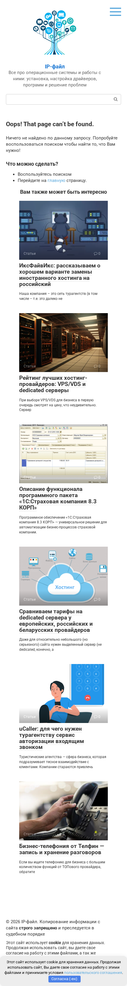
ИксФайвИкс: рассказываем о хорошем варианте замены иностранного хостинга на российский (59, 274)
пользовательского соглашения (93, 972)
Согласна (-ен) (64, 979)
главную (56, 180)
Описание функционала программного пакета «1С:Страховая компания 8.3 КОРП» (58, 498)
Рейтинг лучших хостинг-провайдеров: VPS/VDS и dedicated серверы (53, 384)
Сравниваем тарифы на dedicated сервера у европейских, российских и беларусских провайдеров (56, 620)
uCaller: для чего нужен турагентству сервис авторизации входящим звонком (51, 738)
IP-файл (55, 66)
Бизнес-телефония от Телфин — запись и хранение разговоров (61, 849)
